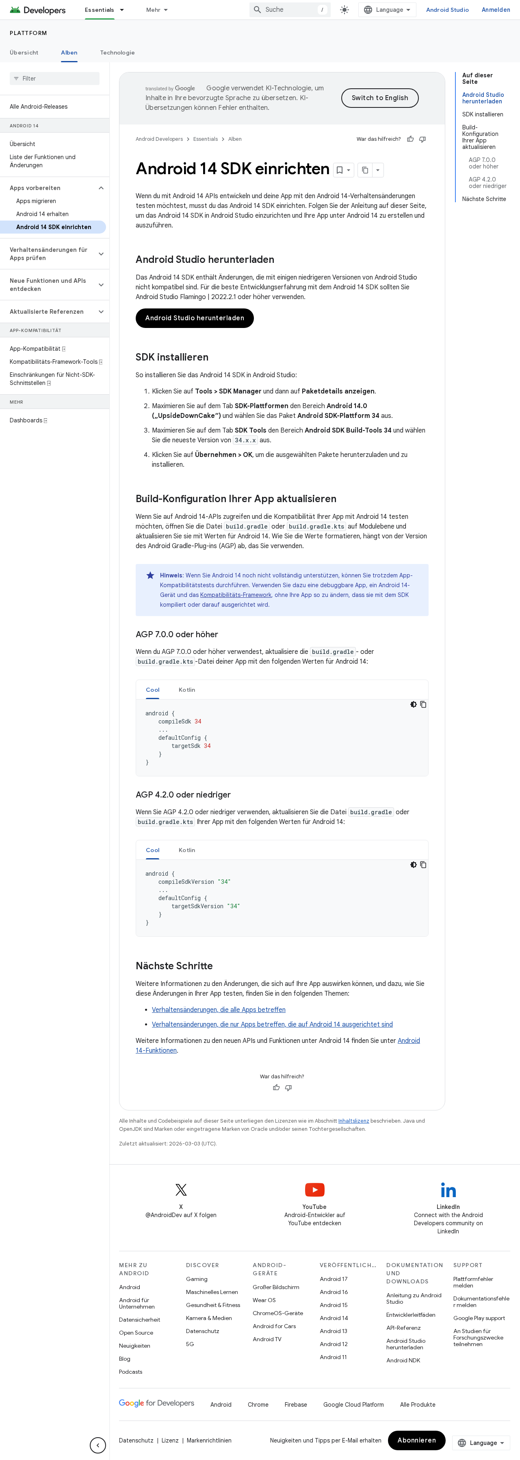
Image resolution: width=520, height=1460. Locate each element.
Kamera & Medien (209, 1318)
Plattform (29, 33)
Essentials (100, 9)
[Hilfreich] (410, 139)
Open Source (136, 1332)
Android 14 (334, 1318)
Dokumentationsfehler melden (481, 1302)
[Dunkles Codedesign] (413, 704)
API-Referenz (403, 1327)
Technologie (117, 52)
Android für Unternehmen (137, 1303)
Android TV (267, 1339)
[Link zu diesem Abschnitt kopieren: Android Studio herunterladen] (282, 260)
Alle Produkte (418, 1404)
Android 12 (334, 1344)
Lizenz (170, 1440)
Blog (124, 1358)
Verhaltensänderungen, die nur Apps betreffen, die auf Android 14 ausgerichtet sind (272, 1025)
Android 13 (333, 1331)
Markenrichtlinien (209, 1440)
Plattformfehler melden (473, 1282)
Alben (69, 52)
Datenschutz (202, 1331)
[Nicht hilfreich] (422, 139)
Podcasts (130, 1371)
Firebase (296, 1404)
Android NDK (403, 1360)
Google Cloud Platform (353, 1404)
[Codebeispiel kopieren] (423, 704)
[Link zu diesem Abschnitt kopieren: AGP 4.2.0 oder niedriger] (239, 795)
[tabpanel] (282, 737)
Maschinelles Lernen (212, 1292)
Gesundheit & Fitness (213, 1305)
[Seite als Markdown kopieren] (365, 170)
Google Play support (479, 1318)
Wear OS (264, 1300)
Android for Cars (274, 1326)
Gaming (197, 1279)
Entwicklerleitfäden (411, 1314)
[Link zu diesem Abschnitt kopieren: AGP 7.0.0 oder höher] (226, 635)
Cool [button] (152, 689)
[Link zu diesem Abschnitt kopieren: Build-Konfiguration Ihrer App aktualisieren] (344, 500)
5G (190, 1344)
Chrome (258, 1404)
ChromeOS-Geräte (278, 1313)
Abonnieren (417, 1440)
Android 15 (334, 1305)
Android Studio (447, 9)
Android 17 (334, 1279)
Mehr (153, 9)
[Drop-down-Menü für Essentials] (125, 10)
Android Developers (159, 139)
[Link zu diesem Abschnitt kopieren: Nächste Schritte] (221, 967)
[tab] (152, 689)
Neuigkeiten (134, 1345)
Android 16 (334, 1292)
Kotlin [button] (187, 689)
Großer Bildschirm (276, 1287)
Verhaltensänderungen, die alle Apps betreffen (219, 1010)
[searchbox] (55, 78)
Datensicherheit (139, 1319)
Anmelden (496, 9)
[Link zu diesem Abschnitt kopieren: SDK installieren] (216, 358)
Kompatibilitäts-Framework (235, 595)
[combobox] (290, 9)
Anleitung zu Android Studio (414, 1298)
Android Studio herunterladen (194, 318)
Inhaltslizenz (353, 1120)
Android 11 (333, 1357)
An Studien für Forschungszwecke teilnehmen (478, 1337)
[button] (48, 188)
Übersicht (24, 52)
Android (129, 1287)
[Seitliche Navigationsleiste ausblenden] (98, 1445)
